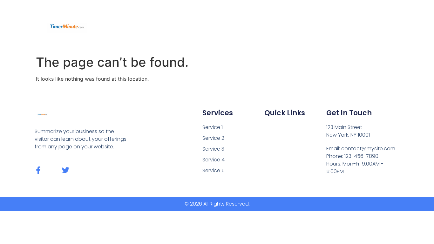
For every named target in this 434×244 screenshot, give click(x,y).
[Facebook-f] (38, 170)
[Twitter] (65, 170)
